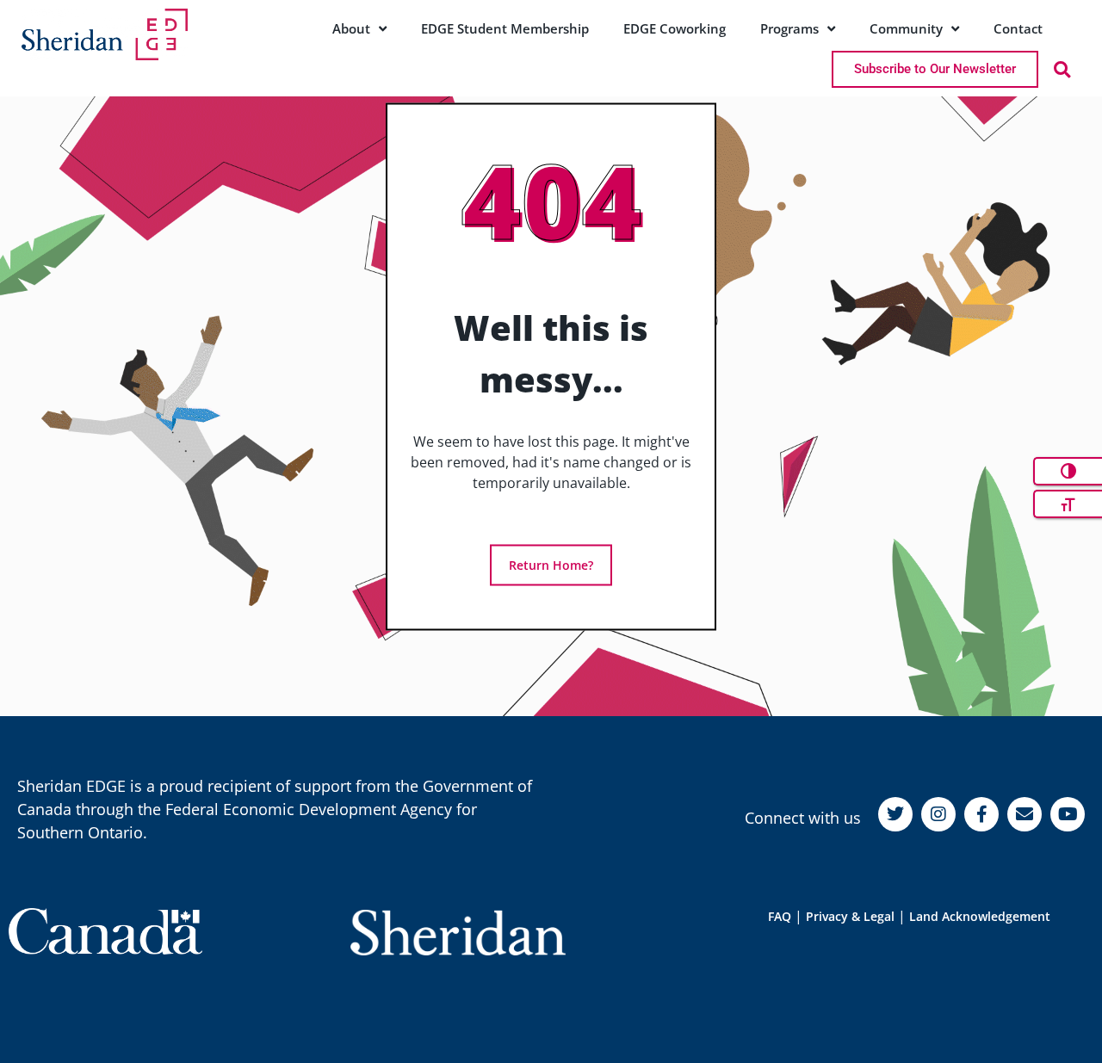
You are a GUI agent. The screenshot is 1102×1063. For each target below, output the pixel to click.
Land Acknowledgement (979, 916)
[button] (1062, 69)
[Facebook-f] (981, 814)
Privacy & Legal (850, 916)
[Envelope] (1024, 814)
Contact (1018, 28)
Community (906, 28)
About (351, 28)
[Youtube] (1067, 814)
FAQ (779, 916)
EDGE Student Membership (505, 28)
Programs (789, 28)
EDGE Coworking (674, 28)
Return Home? (551, 565)
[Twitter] (895, 814)
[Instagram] (938, 814)
